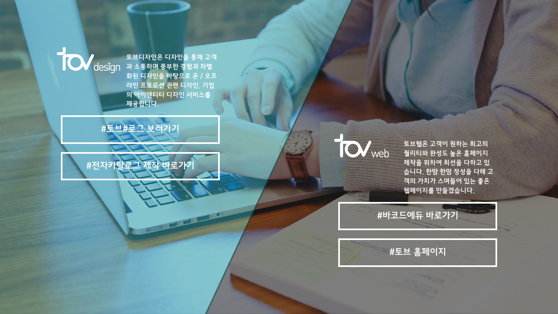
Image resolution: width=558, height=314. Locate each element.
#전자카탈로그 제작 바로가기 (140, 166)
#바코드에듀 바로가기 (417, 216)
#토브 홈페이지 (417, 252)
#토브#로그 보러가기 (140, 129)
